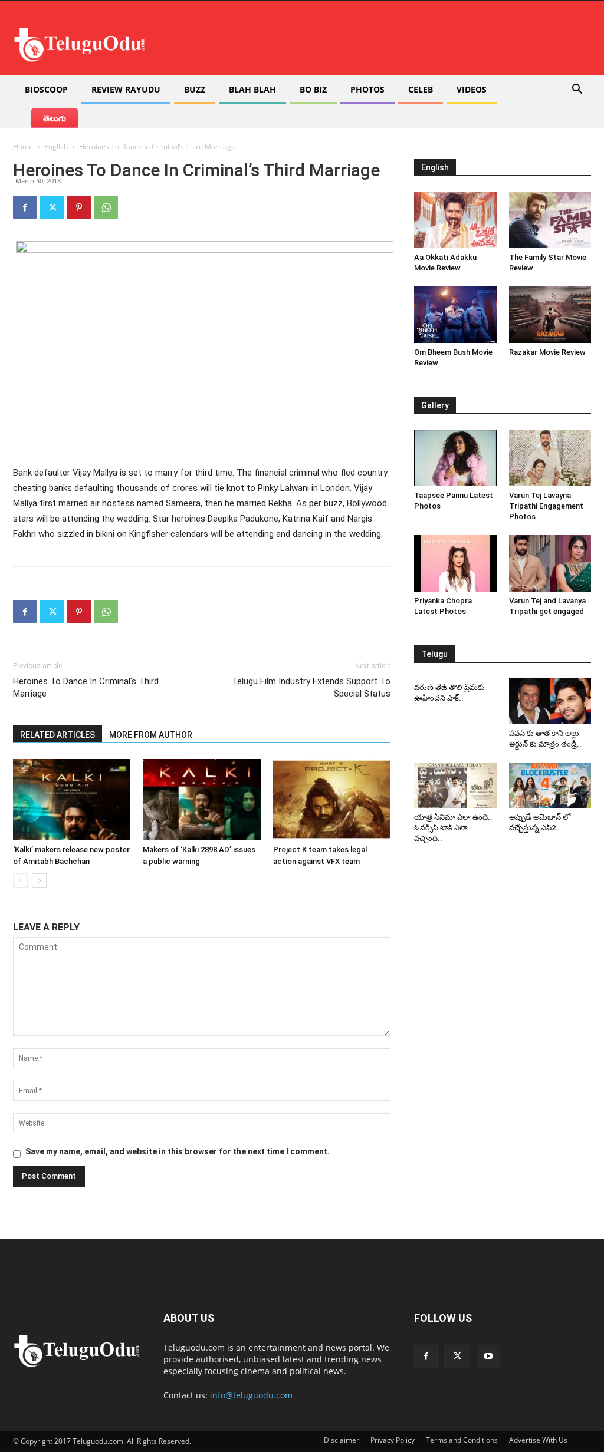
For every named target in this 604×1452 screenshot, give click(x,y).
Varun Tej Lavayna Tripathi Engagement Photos (546, 506)
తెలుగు (54, 118)
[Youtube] (488, 1356)
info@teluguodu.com (251, 1395)
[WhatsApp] (106, 207)
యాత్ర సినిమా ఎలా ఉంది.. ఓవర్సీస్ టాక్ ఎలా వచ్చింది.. (453, 828)
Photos (367, 89)
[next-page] (39, 880)
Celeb (420, 89)
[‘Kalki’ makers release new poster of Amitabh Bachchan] (71, 799)
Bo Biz (313, 89)
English (56, 146)
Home (23, 146)
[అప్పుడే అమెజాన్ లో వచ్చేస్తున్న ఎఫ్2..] (550, 785)
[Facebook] (25, 207)
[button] (577, 90)
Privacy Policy (392, 1440)
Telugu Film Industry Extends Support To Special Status (311, 687)
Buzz (194, 89)
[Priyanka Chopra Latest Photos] (455, 563)
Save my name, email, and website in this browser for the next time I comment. (177, 1151)
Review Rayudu (125, 89)
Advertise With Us (538, 1440)
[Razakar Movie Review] (550, 314)
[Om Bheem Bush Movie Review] (455, 314)
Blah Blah (252, 89)
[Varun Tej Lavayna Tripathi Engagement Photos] (550, 458)
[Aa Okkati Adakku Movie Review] (455, 220)
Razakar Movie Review (547, 352)
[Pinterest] (79, 207)
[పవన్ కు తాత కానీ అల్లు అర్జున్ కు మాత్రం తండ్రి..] (550, 701)
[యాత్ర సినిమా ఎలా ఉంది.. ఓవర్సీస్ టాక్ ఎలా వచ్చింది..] (455, 785)
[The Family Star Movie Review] (550, 220)
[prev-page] (20, 880)
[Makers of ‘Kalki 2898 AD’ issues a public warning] (201, 799)
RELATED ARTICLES (57, 735)
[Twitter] (52, 207)
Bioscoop (46, 89)
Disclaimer (341, 1440)
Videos (472, 89)
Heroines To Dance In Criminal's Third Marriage (86, 687)
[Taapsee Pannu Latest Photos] (455, 458)
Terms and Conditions (462, 1440)
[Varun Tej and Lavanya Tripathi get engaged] (550, 563)
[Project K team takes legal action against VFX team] (331, 799)
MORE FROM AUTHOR (150, 735)
